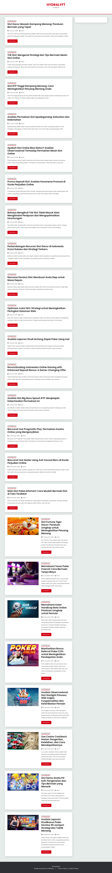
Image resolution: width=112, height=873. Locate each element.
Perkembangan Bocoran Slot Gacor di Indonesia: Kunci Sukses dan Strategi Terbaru (35, 248)
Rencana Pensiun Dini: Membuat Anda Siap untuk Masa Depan (36, 279)
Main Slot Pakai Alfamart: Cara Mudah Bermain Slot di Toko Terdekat (37, 492)
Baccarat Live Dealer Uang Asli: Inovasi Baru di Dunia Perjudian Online (38, 462)
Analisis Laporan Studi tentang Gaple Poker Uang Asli (38, 339)
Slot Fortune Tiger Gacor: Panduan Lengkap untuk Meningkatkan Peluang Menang (54, 527)
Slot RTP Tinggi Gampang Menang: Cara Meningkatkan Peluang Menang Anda (30, 87)
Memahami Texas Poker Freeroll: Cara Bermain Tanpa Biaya (55, 569)
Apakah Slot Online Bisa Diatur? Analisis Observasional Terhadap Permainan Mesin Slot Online (34, 150)
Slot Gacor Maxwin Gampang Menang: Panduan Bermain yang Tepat (35, 26)
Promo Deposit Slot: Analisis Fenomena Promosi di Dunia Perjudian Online (36, 183)
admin (22, 30)
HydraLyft (56, 4)
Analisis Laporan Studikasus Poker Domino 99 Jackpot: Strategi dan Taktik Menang (52, 825)
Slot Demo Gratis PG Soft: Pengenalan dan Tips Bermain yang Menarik (53, 782)
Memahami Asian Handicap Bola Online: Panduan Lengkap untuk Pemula (54, 609)
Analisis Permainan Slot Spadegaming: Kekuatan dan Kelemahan (38, 118)
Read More (12, 41)
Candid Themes (73, 868)
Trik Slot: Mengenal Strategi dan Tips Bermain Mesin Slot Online (37, 56)
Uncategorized (11, 21)
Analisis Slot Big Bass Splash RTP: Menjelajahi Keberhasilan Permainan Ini (33, 400)
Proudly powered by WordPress (44, 868)
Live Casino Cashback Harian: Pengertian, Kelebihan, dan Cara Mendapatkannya (54, 741)
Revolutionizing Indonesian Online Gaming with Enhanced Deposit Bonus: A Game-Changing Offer (36, 369)
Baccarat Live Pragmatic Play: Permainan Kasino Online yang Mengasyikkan (35, 431)
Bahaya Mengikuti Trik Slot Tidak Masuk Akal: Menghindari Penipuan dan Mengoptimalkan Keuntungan (33, 215)
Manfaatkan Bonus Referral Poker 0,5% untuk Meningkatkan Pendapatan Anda (53, 653)
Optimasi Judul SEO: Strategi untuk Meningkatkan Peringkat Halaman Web (36, 310)
